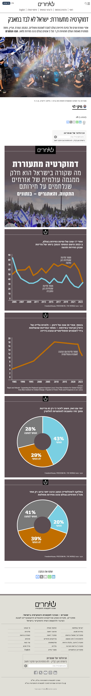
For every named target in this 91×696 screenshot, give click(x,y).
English (27, 650)
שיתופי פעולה (51, 628)
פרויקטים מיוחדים (50, 639)
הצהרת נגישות (25, 635)
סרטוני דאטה (51, 631)
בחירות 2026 (78, 631)
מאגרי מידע (52, 650)
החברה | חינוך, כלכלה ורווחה (72, 642)
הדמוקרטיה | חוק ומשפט (74, 639)
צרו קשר (27, 642)
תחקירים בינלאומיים (76, 650)
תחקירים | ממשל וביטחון (74, 635)
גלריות (54, 646)
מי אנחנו (27, 628)
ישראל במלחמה (77, 628)
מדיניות (27, 631)
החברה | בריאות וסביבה (74, 646)
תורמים (27, 639)
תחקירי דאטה (51, 635)
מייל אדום (26, 646)
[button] (87, 3)
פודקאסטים (52, 642)
